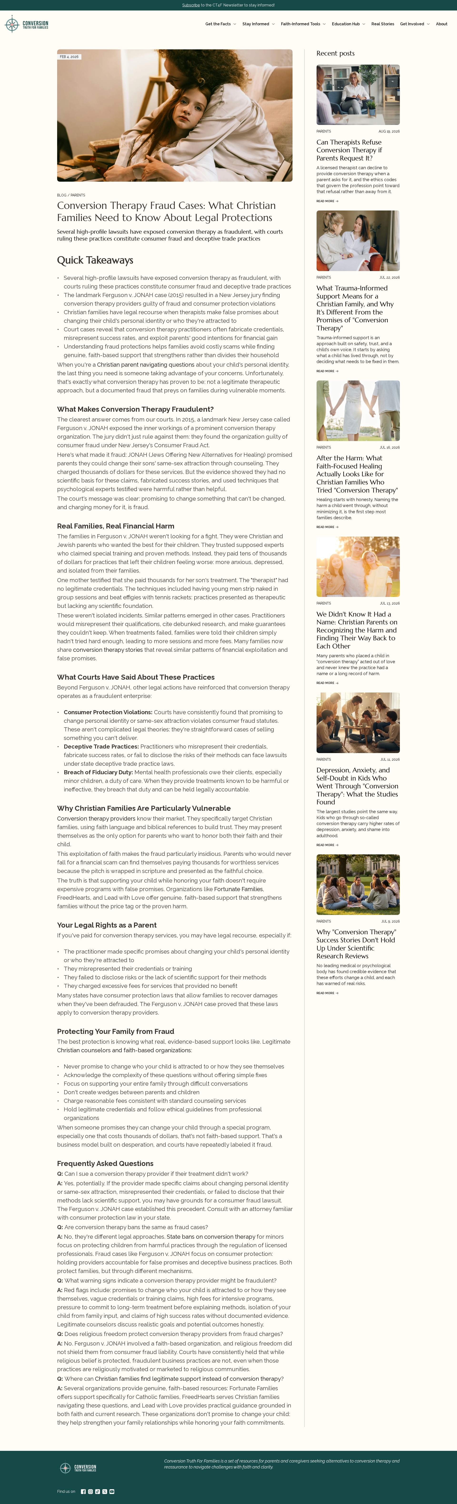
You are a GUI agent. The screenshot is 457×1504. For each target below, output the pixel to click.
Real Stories (383, 24)
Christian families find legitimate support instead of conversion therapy (188, 1378)
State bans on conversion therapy (211, 1236)
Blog (61, 195)
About (441, 24)
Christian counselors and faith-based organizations (124, 1050)
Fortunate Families (238, 889)
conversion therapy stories (108, 649)
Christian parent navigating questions (145, 364)
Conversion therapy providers (96, 818)
